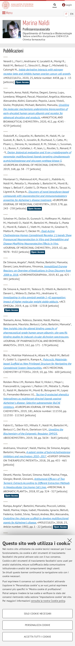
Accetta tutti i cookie (37, 636)
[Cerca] (54, 5)
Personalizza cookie (37, 625)
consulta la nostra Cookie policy (48, 600)
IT (66, 13)
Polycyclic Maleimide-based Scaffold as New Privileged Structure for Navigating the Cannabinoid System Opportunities (37, 363)
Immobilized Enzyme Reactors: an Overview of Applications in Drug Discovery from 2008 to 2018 (37, 270)
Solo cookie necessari (37, 613)
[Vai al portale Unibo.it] (17, 5)
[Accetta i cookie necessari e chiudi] (69, 540)
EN (71, 13)
